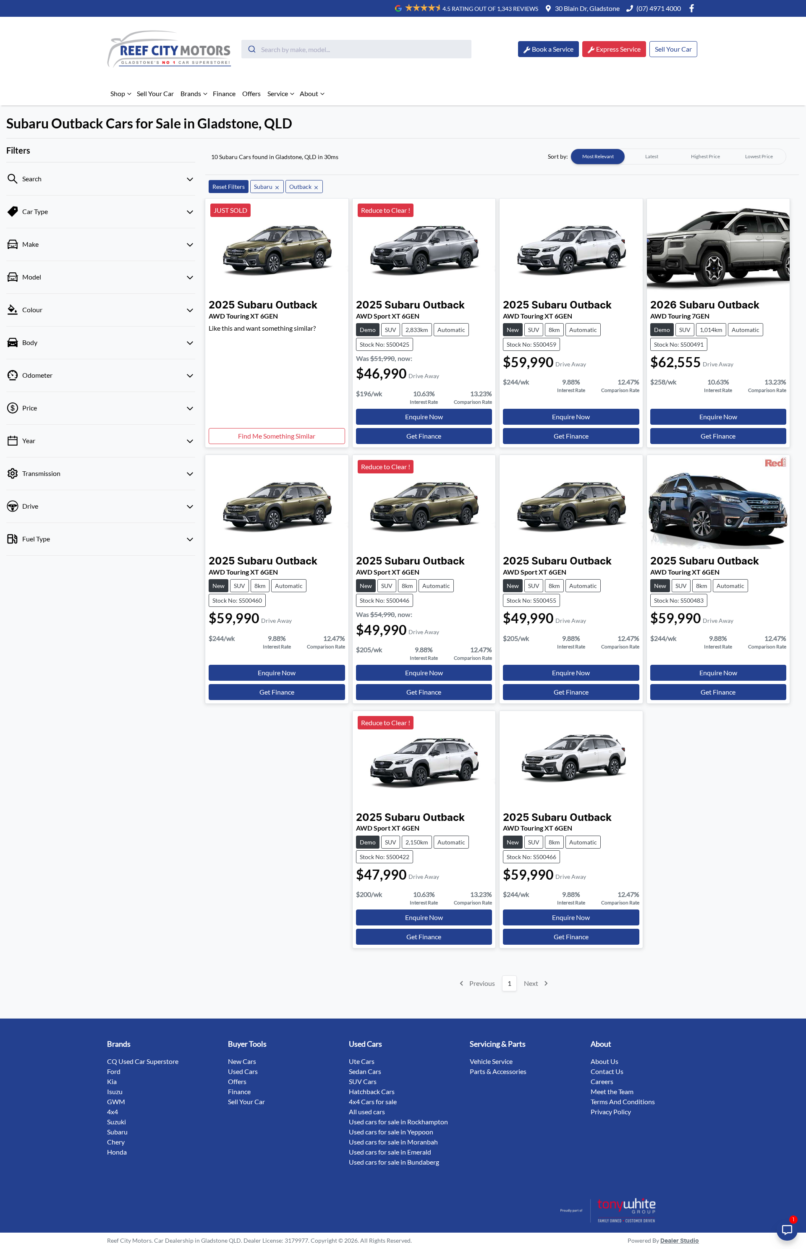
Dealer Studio (679, 1241)
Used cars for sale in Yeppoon (391, 1132)
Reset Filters (228, 186)
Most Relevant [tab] (598, 156)
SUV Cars (363, 1081)
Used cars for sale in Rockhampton (398, 1122)
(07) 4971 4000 (658, 8)
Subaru (117, 1132)
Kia (112, 1081)
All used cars (367, 1112)
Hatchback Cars (372, 1091)
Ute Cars (361, 1061)
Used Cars (243, 1071)
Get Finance (423, 436)
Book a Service (552, 49)
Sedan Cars (365, 1071)
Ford (113, 1071)
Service (277, 93)
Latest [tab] (651, 156)
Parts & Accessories (498, 1071)
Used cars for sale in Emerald (390, 1152)
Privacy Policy (611, 1112)
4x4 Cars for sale (373, 1101)
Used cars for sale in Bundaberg (394, 1162)
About (309, 93)
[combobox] (356, 49)
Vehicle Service (491, 1061)
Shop (117, 93)
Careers (602, 1081)
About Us (604, 1061)
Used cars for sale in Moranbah (393, 1142)
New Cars (242, 1061)
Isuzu (115, 1091)
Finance (224, 93)
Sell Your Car (673, 49)
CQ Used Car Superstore (142, 1061)
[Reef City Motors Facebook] (693, 8)
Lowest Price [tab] (759, 156)
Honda (117, 1152)
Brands (191, 93)
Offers (251, 93)
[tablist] (678, 157)
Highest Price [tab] (705, 156)
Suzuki (116, 1122)
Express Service (618, 49)
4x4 (112, 1112)
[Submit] (251, 49)
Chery (116, 1142)
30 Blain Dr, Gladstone (587, 8)
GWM (116, 1101)
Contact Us (607, 1071)
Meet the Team (612, 1091)
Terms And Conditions (623, 1101)
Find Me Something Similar (276, 436)
